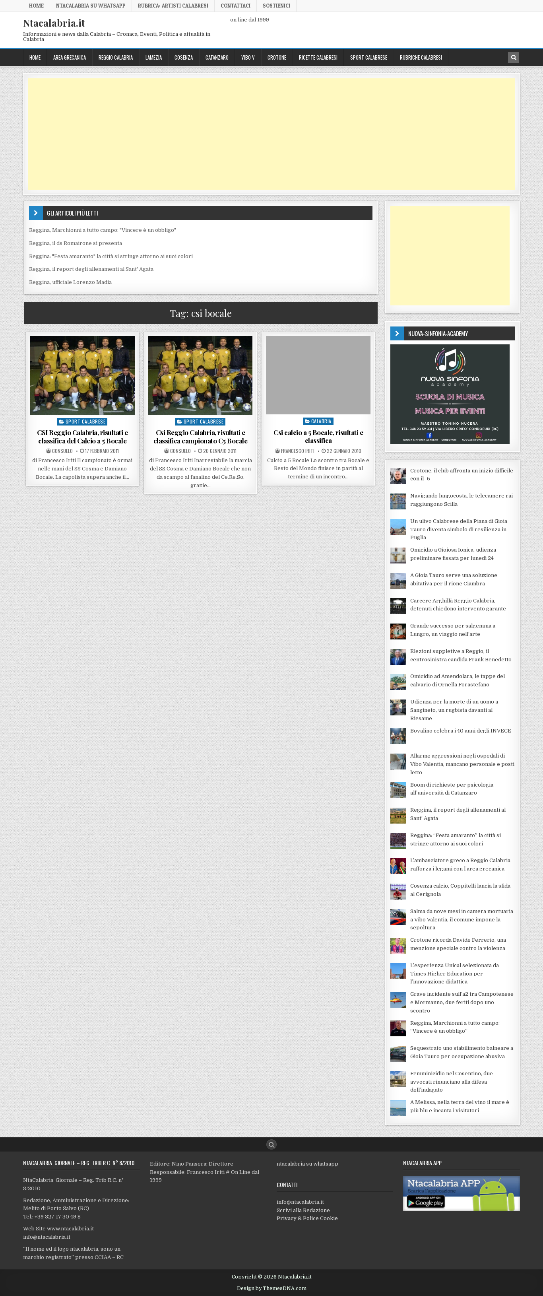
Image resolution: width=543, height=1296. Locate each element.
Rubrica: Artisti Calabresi (173, 5)
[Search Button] (271, 1144)
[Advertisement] (266, 134)
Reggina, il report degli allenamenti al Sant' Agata (91, 269)
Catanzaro (217, 57)
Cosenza (184, 57)
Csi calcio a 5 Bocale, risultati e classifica (318, 436)
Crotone (277, 57)
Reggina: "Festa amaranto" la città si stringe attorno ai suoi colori (111, 256)
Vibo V (248, 57)
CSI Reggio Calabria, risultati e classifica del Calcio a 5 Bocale (82, 436)
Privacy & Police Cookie (307, 1218)
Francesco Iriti (297, 451)
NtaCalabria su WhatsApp (91, 5)
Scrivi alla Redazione (303, 1210)
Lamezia (153, 57)
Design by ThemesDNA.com (271, 1288)
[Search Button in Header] (513, 57)
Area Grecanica (69, 57)
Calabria (321, 421)
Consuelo (62, 451)
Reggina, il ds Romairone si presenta (75, 243)
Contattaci (235, 5)
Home (36, 5)
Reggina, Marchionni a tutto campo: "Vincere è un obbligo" (102, 230)
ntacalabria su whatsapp (307, 1164)
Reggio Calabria (116, 57)
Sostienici (276, 5)
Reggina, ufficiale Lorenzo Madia (70, 282)
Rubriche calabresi (421, 57)
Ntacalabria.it (54, 22)
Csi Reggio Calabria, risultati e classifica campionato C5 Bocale (200, 436)
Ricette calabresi (318, 57)
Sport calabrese (368, 57)
